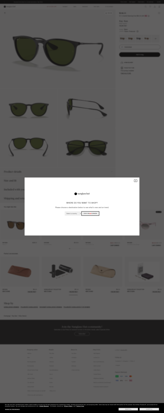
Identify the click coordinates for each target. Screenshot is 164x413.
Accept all (149, 409)
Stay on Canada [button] (90, 213)
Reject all (128, 409)
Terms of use (80, 406)
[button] (135, 181)
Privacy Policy (68, 406)
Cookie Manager (44, 406)
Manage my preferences (12, 409)
